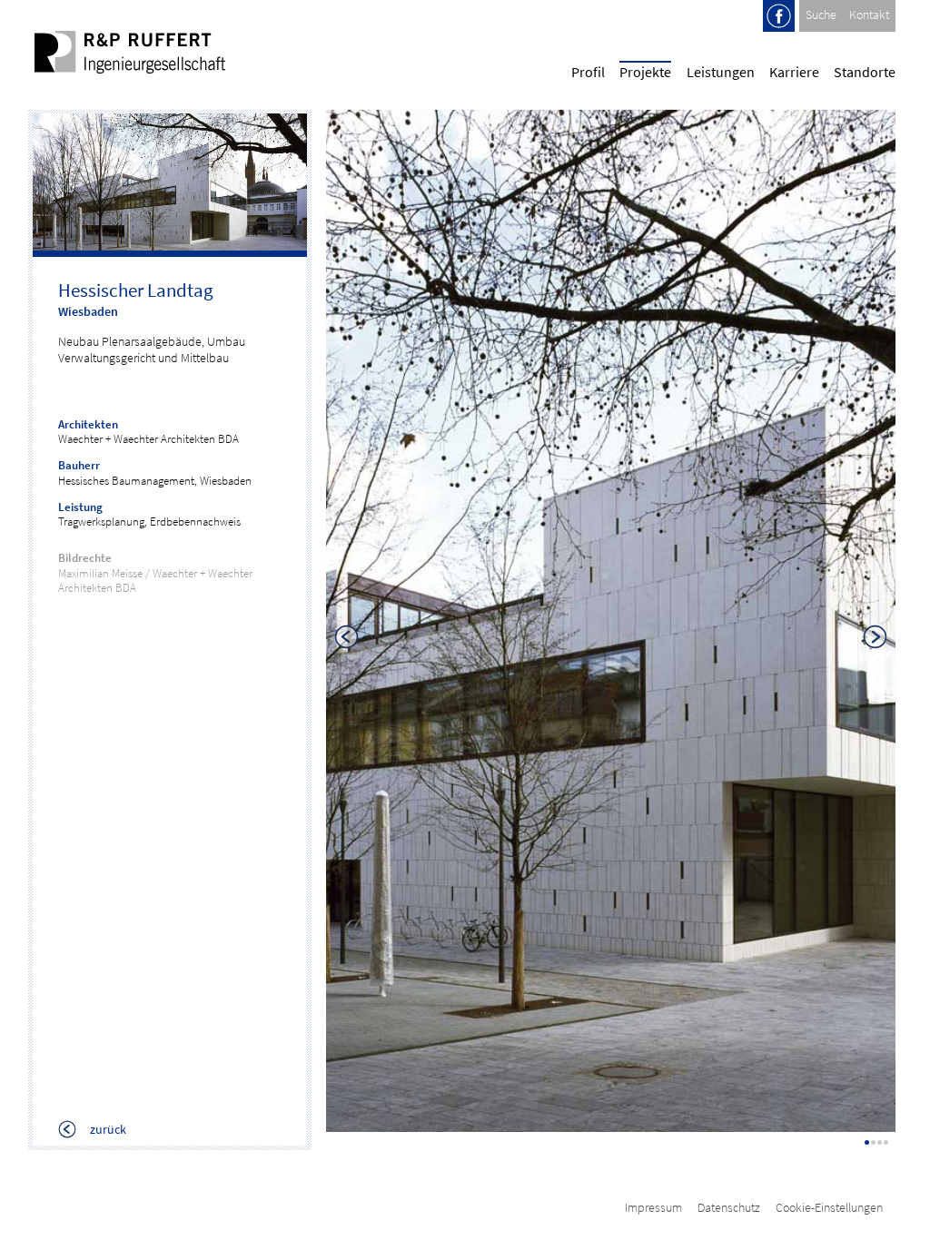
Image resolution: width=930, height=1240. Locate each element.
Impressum (653, 1207)
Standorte (864, 72)
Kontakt (869, 14)
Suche (821, 14)
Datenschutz (729, 1207)
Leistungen (721, 72)
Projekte (645, 72)
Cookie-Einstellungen (829, 1207)
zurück (106, 1129)
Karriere (794, 72)
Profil (588, 72)
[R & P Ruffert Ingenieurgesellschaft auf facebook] (779, 27)
